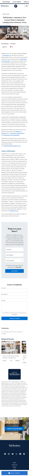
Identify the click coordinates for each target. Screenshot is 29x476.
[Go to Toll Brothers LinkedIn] (20, 454)
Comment (3, 300)
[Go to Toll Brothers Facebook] (5, 454)
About (14, 462)
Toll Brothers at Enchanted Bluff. (11, 135)
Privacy (14, 467)
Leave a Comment (15, 473)
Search (24, 6)
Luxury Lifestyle (17, 1)
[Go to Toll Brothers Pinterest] (24, 454)
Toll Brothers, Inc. (7, 55)
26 (12, 46)
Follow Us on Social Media (14, 428)
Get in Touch (15, 271)
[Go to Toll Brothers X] (16, 454)
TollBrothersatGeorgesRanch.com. (12, 145)
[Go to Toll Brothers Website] (5, 6)
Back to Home (6, 14)
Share (5, 46)
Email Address (4, 294)
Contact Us (14, 464)
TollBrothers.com (14, 210)
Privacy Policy (18, 267)
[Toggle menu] (26, 6)
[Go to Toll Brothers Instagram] (9, 454)
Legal (14, 469)
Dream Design (6, 1)
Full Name (3, 287)
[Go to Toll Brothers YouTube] (12, 454)
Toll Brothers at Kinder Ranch (17, 133)
